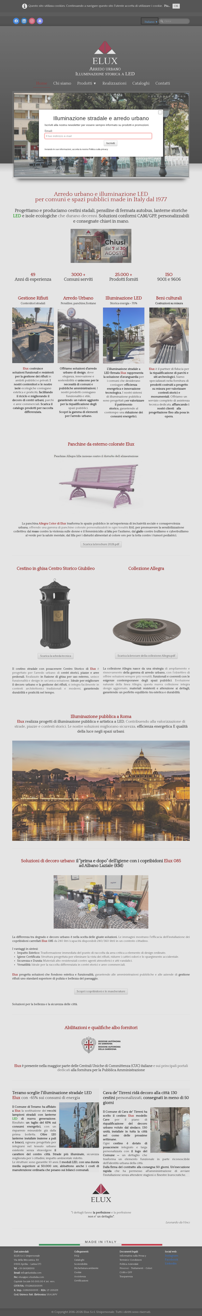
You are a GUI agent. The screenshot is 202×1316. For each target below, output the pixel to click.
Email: (48, 131)
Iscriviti (110, 143)
